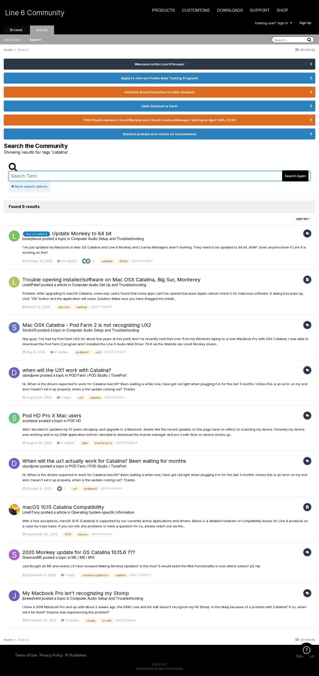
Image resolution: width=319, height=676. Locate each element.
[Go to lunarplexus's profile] (14, 235)
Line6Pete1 (31, 285)
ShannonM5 (32, 557)
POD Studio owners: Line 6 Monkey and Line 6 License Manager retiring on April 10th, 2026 (159, 120)
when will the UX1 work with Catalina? (66, 370)
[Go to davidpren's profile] (14, 372)
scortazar (30, 421)
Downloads (230, 10)
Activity (42, 30)
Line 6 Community (35, 12)
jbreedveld (31, 598)
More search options (30, 186)
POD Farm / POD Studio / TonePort (97, 375)
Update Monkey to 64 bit (82, 233)
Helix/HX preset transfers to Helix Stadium (159, 92)
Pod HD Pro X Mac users (51, 416)
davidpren (30, 375)
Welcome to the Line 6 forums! (159, 64)
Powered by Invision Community (159, 669)
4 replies (61, 352)
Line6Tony (31, 512)
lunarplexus (31, 238)
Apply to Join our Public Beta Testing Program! (159, 78)
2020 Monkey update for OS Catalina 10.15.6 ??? (78, 552)
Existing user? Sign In (272, 23)
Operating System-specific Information (102, 512)
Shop (282, 10)
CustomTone (196, 10)
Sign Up (305, 23)
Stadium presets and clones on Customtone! (159, 134)
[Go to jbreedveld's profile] (14, 595)
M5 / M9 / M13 (83, 557)
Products (163, 10)
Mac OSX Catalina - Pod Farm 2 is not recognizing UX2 (86, 325)
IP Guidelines (75, 655)
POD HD (74, 421)
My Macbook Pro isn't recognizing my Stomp (75, 593)
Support (260, 10)
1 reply (65, 397)
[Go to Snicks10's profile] (14, 327)
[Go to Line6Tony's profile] (14, 509)
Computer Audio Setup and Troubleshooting (107, 238)
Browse (16, 30)
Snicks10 (29, 330)
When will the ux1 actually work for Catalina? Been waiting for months (104, 461)
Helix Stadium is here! (159, 106)
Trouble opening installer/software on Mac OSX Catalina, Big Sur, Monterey (111, 280)
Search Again (295, 176)
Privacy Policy (51, 655)
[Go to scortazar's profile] (14, 418)
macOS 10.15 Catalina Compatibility (63, 507)
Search (35, 40)
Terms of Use (26, 655)
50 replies (68, 261)
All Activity (12, 40)
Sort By (302, 219)
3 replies (71, 620)
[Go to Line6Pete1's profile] (14, 282)
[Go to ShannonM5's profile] (14, 554)
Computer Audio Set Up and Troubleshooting (109, 285)
